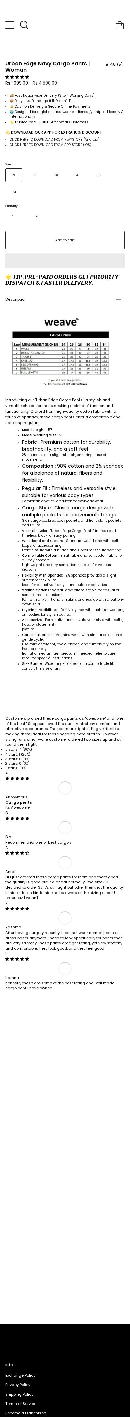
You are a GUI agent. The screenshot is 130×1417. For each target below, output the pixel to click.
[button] (17, 77)
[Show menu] (10, 25)
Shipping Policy (19, 1394)
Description (16, 299)
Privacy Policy (17, 1384)
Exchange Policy (20, 1375)
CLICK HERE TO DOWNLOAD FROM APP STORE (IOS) (50, 145)
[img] (17, 778)
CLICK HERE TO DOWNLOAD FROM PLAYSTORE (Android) (55, 139)
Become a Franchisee (25, 1413)
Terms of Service (20, 1403)
